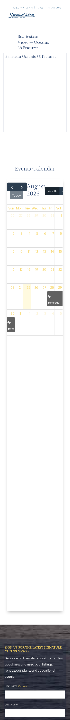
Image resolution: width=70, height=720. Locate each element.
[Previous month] (12, 187)
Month (52, 191)
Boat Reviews (49, 7)
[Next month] (22, 187)
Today (16, 195)
